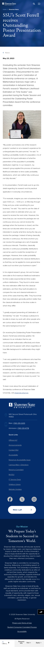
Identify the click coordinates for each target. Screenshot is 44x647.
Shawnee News (14, 9)
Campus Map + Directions (18, 465)
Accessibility (13, 455)
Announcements (15, 445)
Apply (38, 643)
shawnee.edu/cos (21, 393)
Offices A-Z (13, 440)
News (7, 53)
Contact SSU (13, 450)
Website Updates (15, 489)
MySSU (11, 475)
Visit (28, 643)
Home (5, 9)
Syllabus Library (15, 484)
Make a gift (17, 510)
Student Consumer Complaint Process (22, 627)
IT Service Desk (15, 479)
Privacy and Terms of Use (22, 623)
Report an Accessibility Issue (19, 460)
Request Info (21, 642)
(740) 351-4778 (23, 428)
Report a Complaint (16, 470)
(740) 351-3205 (19, 423)
